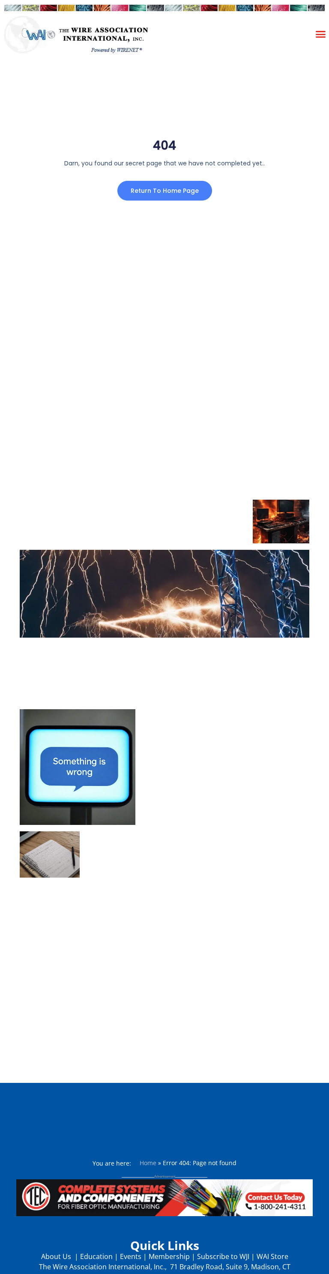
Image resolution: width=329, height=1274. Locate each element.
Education (96, 1256)
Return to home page (165, 190)
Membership (169, 1256)
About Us (57, 1256)
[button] (321, 34)
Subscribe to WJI (222, 1256)
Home (148, 1163)
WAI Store (271, 1256)
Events (130, 1256)
